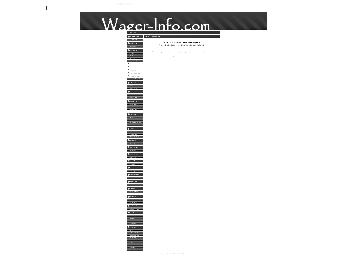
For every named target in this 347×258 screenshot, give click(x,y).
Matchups (131, 221)
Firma (185, 253)
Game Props (133, 63)
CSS (167, 253)
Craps (130, 240)
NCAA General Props (135, 73)
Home (43, 8)
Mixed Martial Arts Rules (134, 202)
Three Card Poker (133, 249)
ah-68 (174, 253)
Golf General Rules (133, 191)
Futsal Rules (132, 143)
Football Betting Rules (134, 104)
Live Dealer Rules (133, 39)
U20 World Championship (135, 122)
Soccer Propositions (133, 88)
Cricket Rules (132, 164)
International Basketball (134, 78)
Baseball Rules (132, 95)
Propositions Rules (133, 60)
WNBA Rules (132, 58)
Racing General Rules (134, 209)
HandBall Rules (132, 184)
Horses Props (132, 223)
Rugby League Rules (134, 171)
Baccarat (131, 230)
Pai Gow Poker (132, 237)
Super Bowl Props (133, 109)
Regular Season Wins (135, 76)
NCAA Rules (132, 55)
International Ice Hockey (134, 124)
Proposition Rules (133, 97)
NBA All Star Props (135, 70)
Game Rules (132, 85)
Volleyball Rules (132, 150)
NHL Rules (131, 117)
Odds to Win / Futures (134, 136)
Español (50, 8)
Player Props (133, 67)
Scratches (131, 218)
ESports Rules (132, 46)
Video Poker (132, 247)
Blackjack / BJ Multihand (134, 232)
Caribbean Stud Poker (134, 235)
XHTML (164, 253)
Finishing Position (133, 216)
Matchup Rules (132, 131)
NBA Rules (131, 53)
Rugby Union (132, 177)
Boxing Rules (132, 199)
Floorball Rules (132, 157)
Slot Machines (132, 245)
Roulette (131, 242)
